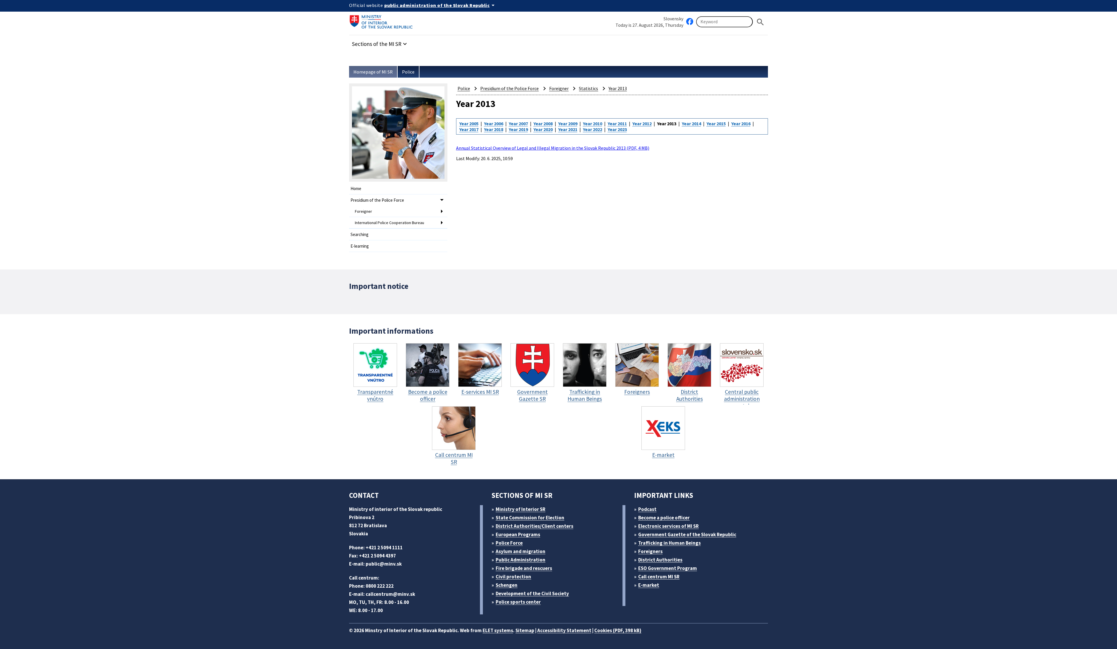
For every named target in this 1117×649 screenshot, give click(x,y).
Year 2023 (617, 129)
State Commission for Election (530, 517)
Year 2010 (592, 123)
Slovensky (673, 19)
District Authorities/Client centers (534, 526)
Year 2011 (617, 123)
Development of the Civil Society (532, 593)
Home (356, 188)
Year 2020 (543, 129)
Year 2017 (469, 129)
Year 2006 (493, 123)
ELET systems (498, 630)
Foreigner (363, 211)
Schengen (506, 585)
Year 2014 (691, 123)
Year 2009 (567, 123)
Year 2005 (469, 123)
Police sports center (518, 602)
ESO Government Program (667, 568)
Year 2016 (740, 123)
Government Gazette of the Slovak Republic (687, 534)
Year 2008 (543, 123)
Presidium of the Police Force (377, 200)
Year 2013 (618, 88)
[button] (380, 42)
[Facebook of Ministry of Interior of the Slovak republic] (689, 22)
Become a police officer (664, 517)
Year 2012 (642, 123)
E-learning (360, 246)
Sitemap (524, 630)
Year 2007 (518, 123)
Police (408, 72)
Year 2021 (567, 129)
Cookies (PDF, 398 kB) (617, 630)
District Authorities (660, 560)
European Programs (518, 534)
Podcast (647, 509)
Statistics (588, 88)
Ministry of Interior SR (520, 509)
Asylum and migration (520, 551)
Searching (360, 234)
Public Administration (520, 560)
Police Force (509, 543)
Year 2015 (716, 123)
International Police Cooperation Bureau (389, 222)
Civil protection (513, 576)
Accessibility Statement (564, 630)
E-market (648, 585)
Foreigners (650, 551)
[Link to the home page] (383, 22)
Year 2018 (493, 129)
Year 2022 (592, 129)
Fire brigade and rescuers (524, 568)
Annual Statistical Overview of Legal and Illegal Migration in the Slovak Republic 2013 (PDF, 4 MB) (552, 148)
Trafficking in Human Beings (669, 543)
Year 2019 (518, 129)
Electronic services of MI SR (668, 526)
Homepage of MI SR (373, 72)
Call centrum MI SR (659, 576)
